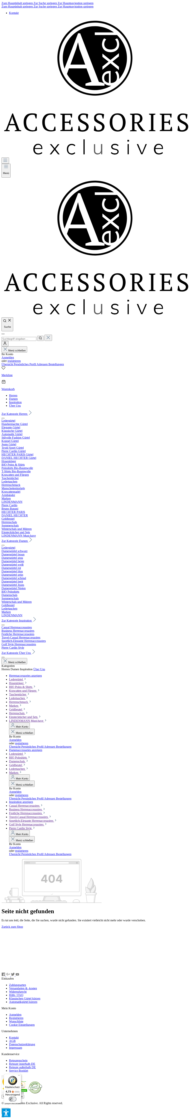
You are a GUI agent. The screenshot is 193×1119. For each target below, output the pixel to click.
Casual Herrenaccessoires (24, 805)
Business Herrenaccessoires (26, 809)
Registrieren (16, 1018)
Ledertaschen (17, 698)
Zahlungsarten (17, 985)
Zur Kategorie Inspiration (17, 620)
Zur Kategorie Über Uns (16, 652)
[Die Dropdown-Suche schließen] (48, 338)
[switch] (12, 1099)
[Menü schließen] (3, 418)
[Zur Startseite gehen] (96, 155)
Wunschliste (16, 1021)
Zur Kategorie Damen (15, 540)
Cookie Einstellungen (22, 1024)
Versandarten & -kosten (23, 988)
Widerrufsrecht (18, 991)
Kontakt (14, 12)
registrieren (14, 360)
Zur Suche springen (46, 3)
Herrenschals (17, 713)
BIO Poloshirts (18, 757)
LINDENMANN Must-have (26, 720)
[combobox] (19, 339)
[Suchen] (40, 338)
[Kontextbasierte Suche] (3, 333)
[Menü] (5, 160)
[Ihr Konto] (5, 343)
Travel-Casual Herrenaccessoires (29, 817)
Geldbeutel (16, 709)
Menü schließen (17, 350)
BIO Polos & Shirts (21, 686)
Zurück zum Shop (12, 926)
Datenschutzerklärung (22, 1044)
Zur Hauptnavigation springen (75, 3)
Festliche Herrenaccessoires (26, 813)
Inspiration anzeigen (21, 802)
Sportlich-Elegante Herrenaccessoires (31, 820)
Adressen (42, 364)
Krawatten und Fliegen (23, 690)
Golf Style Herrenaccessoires (26, 824)
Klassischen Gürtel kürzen (24, 998)
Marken (14, 705)
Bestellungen (56, 364)
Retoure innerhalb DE (22, 1063)
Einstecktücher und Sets (23, 717)
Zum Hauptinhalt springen (18, 3)
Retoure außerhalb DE (22, 1067)
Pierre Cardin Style (20, 828)
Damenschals (17, 761)
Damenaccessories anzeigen (25, 750)
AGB (12, 1041)
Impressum (15, 1047)
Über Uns (39, 669)
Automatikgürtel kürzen (23, 1001)
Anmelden (8, 357)
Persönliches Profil (25, 364)
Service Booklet (18, 1070)
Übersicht (8, 364)
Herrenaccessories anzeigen (25, 675)
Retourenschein (18, 1060)
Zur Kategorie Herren (15, 413)
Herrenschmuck (19, 702)
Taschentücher (18, 694)
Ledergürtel (16, 679)
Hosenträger (16, 683)
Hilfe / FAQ (16, 995)
